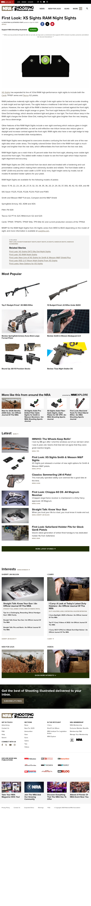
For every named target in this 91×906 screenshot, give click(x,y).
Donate (30, 2)
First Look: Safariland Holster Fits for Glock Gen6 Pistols (58, 528)
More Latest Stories (54, 548)
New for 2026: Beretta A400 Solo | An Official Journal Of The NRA (11, 412)
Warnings (41, 808)
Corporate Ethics (29, 808)
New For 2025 (54, 8)
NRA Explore (51, 736)
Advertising (5, 725)
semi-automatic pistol (32, 609)
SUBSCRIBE (13, 701)
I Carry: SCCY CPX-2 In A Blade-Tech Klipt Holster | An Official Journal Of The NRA (68, 631)
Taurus (26, 95)
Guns (66, 8)
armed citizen (19, 609)
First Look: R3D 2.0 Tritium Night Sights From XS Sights (33, 260)
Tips (37, 451)
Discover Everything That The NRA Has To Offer (56, 797)
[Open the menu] (80, 8)
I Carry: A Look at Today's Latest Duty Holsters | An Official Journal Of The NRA (67, 606)
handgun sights (60, 242)
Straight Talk (8, 609)
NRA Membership (76, 725)
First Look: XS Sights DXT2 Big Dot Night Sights (30, 251)
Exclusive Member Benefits (79, 728)
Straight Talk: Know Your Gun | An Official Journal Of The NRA (20, 605)
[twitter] (47, 22)
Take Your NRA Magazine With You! (11, 795)
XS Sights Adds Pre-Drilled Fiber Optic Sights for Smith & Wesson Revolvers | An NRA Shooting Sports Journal (34, 416)
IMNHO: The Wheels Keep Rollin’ (51, 439)
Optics (4, 24)
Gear (38, 538)
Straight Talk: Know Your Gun (49, 509)
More (15, 434)
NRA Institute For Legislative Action (57, 732)
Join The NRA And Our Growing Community (32, 797)
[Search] (87, 8)
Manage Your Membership (79, 734)
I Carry (50, 574)
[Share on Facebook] (42, 22)
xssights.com (43, 230)
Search (4, 737)
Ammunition (28, 731)
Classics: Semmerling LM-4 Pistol (51, 475)
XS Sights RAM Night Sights (27, 242)
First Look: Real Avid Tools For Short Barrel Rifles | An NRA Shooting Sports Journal (79, 415)
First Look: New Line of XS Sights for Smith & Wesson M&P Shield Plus (40, 257)
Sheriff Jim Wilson (42, 515)
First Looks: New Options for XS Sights (26, 263)
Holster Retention (80, 611)
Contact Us (5, 728)
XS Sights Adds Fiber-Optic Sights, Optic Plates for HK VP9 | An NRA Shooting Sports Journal (56, 415)
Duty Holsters (54, 611)
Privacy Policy (6, 808)
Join (18, 2)
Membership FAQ (76, 731)
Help (3, 734)
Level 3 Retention (66, 611)
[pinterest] (52, 22)
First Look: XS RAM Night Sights (23, 254)
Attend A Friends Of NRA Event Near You (79, 795)
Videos (50, 647)
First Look (13, 242)
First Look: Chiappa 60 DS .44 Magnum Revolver (55, 493)
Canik (4, 95)
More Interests (22, 570)
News (42, 8)
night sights (41, 242)
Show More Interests (57, 675)
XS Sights (6, 92)
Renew (24, 2)
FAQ (3, 731)
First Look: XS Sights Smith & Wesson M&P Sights (57, 458)
